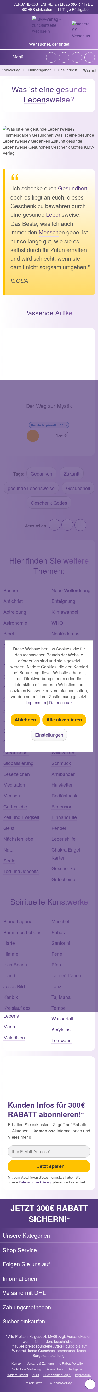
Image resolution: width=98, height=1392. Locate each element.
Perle (56, 953)
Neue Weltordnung (70, 590)
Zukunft (71, 473)
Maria (9, 1026)
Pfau (56, 964)
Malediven (14, 1037)
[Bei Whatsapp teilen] (80, 525)
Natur (9, 849)
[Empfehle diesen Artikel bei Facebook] (67, 525)
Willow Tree (63, 752)
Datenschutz (54, 1369)
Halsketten (62, 784)
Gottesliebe (15, 806)
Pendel (58, 827)
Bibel (8, 633)
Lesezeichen (16, 773)
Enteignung (63, 600)
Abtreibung (14, 611)
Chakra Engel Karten (65, 853)
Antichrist (13, 600)
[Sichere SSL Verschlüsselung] (81, 30)
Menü (18, 56)
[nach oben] (90, 1384)
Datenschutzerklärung (35, 1182)
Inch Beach (15, 964)
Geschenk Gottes (49, 502)
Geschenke (63, 868)
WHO (57, 622)
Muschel (60, 921)
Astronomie (15, 622)
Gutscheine (63, 879)
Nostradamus (65, 633)
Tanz (56, 986)
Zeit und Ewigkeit (21, 817)
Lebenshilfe (63, 838)
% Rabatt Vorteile (70, 1363)
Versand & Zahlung (40, 1363)
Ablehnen (25, 719)
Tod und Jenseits (21, 871)
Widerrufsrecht (17, 1375)
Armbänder (63, 773)
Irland (9, 975)
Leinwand (61, 1040)
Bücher (10, 590)
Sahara (59, 932)
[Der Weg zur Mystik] (49, 365)
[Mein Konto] (77, 57)
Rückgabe (75, 1369)
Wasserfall (62, 1018)
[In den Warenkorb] (33, 436)
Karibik (10, 996)
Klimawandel (64, 611)
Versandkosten (79, 1336)
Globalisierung (18, 763)
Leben (35, 99)
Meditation (14, 784)
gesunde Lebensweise (31, 488)
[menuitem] (13, 56)
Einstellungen (49, 734)
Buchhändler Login (57, 1375)
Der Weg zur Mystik (49, 406)
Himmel (11, 953)
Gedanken (41, 473)
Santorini (60, 942)
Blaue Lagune (17, 921)
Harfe (9, 942)
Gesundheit (72, 188)
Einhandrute (64, 817)
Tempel (59, 1007)
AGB (35, 1375)
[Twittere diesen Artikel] (54, 525)
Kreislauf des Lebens (17, 1011)
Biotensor (61, 806)
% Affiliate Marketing (26, 1369)
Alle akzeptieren (64, 719)
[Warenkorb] (89, 57)
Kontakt (16, 1363)
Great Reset (16, 752)
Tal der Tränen (66, 975)
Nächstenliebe (18, 838)
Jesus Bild (14, 986)
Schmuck (61, 763)
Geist (8, 827)
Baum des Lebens (22, 932)
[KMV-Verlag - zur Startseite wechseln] (48, 27)
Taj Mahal (61, 996)
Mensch (49, 232)
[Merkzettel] (64, 57)
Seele (9, 860)
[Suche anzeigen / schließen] (51, 57)
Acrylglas (61, 1029)
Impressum (83, 1375)
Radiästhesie (65, 795)
